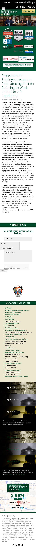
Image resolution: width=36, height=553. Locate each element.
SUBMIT (3, 271)
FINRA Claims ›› (10, 337)
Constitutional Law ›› (12, 328)
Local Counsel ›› (10, 348)
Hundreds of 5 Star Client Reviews (18, 65)
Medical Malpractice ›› (12, 350)
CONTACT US (28, 11)
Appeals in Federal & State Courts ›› (17, 310)
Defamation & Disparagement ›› (16, 330)
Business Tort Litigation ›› (13, 312)
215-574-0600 (25, 7)
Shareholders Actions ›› (13, 370)
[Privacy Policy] (11, 516)
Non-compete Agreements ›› (14, 352)
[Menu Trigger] (3, 8)
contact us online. (18, 425)
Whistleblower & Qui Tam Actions (16, 377)
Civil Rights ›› (9, 317)
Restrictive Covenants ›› (13, 363)
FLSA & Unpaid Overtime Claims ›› (16, 339)
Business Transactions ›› (13, 314)
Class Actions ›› (10, 319)
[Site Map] (4, 516)
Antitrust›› (8, 308)
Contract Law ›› (10, 326)
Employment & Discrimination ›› (16, 334)
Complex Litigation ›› (12, 323)
